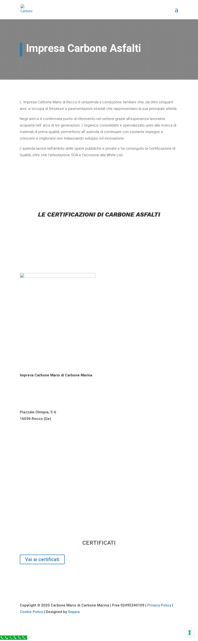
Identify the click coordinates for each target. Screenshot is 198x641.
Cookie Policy (31, 612)
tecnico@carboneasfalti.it (42, 529)
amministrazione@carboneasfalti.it (50, 492)
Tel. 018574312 (33, 455)
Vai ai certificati (42, 559)
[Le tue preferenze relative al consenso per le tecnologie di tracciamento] (189, 632)
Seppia (74, 612)
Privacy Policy (159, 605)
